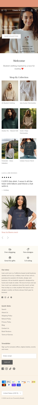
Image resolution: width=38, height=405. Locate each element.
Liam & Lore (9, 398)
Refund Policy (6, 319)
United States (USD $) (10, 393)
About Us (5, 312)
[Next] (8, 237)
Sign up (7, 362)
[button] (17, 51)
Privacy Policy (6, 322)
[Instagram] (5, 297)
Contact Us (5, 328)
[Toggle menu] (2, 10)
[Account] (31, 10)
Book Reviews (6, 331)
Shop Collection (11, 36)
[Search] (6, 10)
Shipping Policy (7, 316)
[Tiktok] (8, 297)
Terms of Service (7, 335)
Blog (3, 325)
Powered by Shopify (18, 398)
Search (4, 309)
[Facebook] (2, 297)
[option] (19, 30)
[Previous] (2, 237)
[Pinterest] (11, 297)
